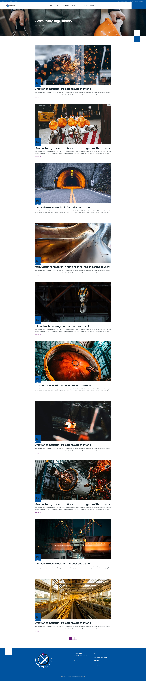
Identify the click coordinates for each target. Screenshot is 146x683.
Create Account (5, 1)
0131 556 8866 (124, 1)
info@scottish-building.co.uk (138, 1)
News (73, 5)
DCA (79, 5)
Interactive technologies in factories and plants (62, 207)
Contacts (92, 5)
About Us (57, 5)
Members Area (17, 1)
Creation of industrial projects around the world (63, 88)
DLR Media (75, 676)
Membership (66, 5)
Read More (37, 97)
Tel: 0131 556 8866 (78, 665)
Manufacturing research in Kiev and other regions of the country (72, 148)
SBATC (85, 5)
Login (11, 1)
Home (51, 5)
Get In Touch (138, 6)
